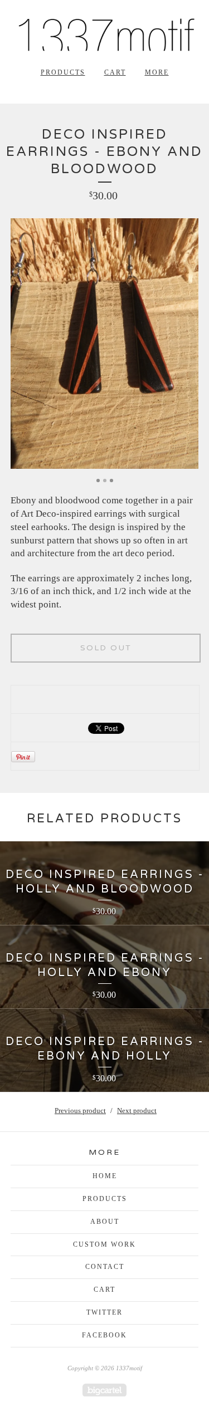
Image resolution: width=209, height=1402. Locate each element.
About (104, 1221)
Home (105, 1176)
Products (63, 72)
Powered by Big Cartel (104, 1390)
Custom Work (104, 1244)
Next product (137, 1110)
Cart (115, 72)
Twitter (104, 1312)
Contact (104, 1267)
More (157, 72)
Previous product (80, 1110)
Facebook (104, 1335)
